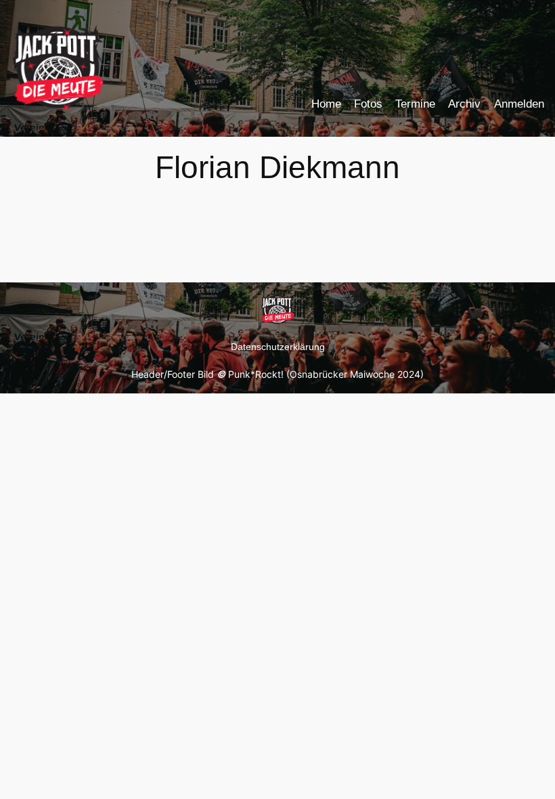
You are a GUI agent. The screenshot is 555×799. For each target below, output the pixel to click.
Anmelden (519, 104)
